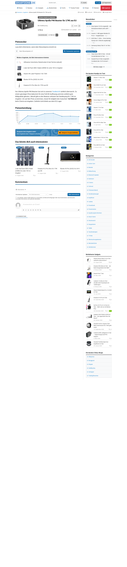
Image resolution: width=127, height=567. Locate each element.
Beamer (91, 167)
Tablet (90, 228)
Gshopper (91, 372)
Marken (96, 8)
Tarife (63, 8)
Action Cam (92, 163)
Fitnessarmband (93, 190)
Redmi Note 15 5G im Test (101, 137)
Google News (108, 12)
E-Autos (91, 182)
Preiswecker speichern (72, 51)
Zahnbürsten (92, 247)
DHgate (91, 364)
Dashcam (91, 179)
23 (107, 147)
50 (107, 124)
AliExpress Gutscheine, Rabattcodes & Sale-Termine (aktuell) (42, 62)
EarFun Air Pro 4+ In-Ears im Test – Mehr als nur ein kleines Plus (102, 307)
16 (107, 311)
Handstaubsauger (94, 194)
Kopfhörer (91, 197)
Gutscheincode (43, 35)
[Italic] (26, 210)
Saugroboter (92, 224)
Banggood (91, 360)
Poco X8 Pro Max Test (100, 122)
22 (107, 139)
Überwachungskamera (95, 239)
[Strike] (31, 210)
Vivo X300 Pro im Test (100, 85)
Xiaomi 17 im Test (99, 107)
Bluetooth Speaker (94, 175)
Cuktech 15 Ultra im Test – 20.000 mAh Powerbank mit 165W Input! (101, 282)
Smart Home (92, 217)
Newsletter (98, 12)
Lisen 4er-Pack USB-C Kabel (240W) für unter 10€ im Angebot (42, 68)
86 (107, 109)
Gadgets (40, 8)
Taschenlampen (93, 232)
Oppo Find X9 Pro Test (100, 92)
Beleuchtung (92, 171)
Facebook (89, 12)
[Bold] (23, 210)
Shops (86, 8)
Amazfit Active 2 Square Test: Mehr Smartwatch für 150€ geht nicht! (103, 325)
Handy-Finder (74, 8)
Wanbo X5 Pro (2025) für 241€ (33, 79)
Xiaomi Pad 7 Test (99, 273)
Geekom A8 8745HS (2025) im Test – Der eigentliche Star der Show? (102, 316)
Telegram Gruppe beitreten (69, 133)
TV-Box (91, 235)
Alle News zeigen (98, 67)
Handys (29, 8)
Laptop (91, 201)
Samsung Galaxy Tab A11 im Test (100, 45)
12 (111, 329)
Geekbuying (92, 368)
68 (107, 94)
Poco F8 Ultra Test (99, 115)
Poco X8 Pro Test (98, 130)
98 (107, 79)
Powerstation (92, 209)
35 (107, 102)
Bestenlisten (53, 8)
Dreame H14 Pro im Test (100, 297)
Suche (84, 2)
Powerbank (92, 205)
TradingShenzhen (93, 375)
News (21, 8)
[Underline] (28, 210)
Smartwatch (92, 220)
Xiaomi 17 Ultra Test (99, 77)
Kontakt (81, 12)
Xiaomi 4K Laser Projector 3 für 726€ (35, 74)
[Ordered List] (33, 210)
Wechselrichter (93, 243)
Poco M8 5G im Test (99, 145)
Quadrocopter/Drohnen (95, 213)
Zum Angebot (73, 34)
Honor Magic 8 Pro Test (100, 100)
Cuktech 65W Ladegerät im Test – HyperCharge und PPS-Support (102, 334)
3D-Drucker (92, 160)
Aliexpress (91, 356)
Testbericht (56, 91)
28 (111, 262)
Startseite (19, 12)
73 (107, 87)
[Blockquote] (38, 210)
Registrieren (107, 2)
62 (107, 117)
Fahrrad (91, 186)
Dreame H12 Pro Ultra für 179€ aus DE (35, 85)
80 (107, 132)
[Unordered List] (35, 210)
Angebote (107, 8)
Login (98, 2)
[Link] (40, 210)
